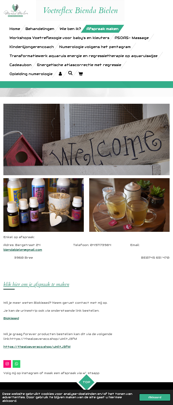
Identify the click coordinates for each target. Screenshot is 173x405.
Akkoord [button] (154, 397)
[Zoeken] (70, 73)
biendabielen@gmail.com (22, 250)
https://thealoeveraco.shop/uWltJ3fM (37, 347)
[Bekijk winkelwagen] (80, 74)
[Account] (60, 74)
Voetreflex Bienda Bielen (80, 10)
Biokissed (11, 318)
